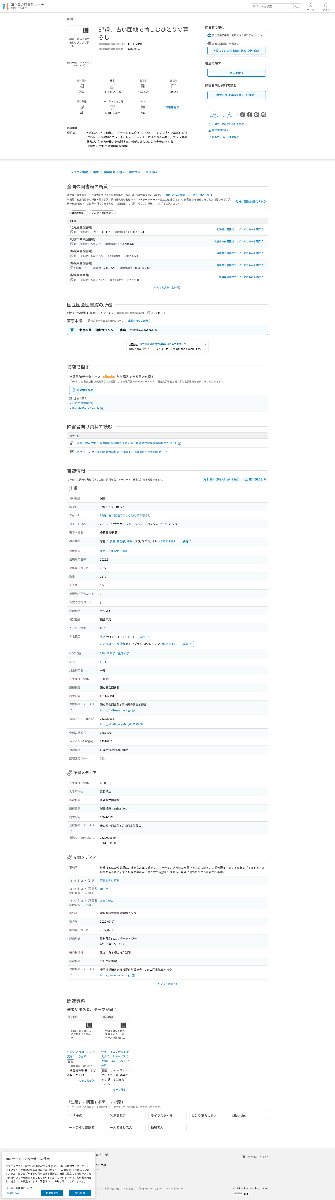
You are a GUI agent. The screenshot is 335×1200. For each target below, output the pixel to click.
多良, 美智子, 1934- (122, 541)
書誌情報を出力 (220, 130)
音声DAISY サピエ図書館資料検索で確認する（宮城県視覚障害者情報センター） (127, 443)
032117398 (168, 541)
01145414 (168, 644)
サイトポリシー (174, 1188)
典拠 (185, 541)
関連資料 (151, 172)
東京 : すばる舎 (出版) (113, 551)
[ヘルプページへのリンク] (84, 64)
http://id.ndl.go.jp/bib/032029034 (121, 724)
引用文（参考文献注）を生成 (228, 124)
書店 (96, 172)
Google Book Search (86, 408)
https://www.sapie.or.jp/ (116, 975)
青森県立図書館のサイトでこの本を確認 (239, 253)
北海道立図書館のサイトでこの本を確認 (239, 229)
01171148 (126, 637)
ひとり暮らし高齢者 (112, 644)
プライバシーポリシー (149, 1188)
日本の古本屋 (81, 403)
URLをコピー (228, 116)
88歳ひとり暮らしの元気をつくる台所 (81, 1054)
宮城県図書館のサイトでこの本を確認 (240, 277)
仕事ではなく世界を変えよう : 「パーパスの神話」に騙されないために (115, 1058)
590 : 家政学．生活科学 (114, 653)
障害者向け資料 (114, 172)
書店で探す (237, 73)
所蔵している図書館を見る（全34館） (236, 51)
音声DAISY (106, 901)
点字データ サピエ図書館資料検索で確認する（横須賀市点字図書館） (120, 452)
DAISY (104, 889)
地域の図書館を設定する (249, 201)
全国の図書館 (79, 172)
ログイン (325, 9)
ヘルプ (310, 9)
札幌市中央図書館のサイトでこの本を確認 (237, 241)
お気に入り (214, 116)
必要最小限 (52, 1192)
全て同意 (80, 1192)
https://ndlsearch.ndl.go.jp (117, 710)
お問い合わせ (112, 1188)
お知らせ (128, 1188)
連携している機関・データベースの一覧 (188, 195)
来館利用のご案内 (138, 320)
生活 (103, 637)
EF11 (103, 662)
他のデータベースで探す (225, 137)
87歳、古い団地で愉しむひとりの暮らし (125, 515)
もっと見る (85, 1080)
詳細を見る (172, 107)
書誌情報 (134, 172)
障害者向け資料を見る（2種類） (236, 95)
